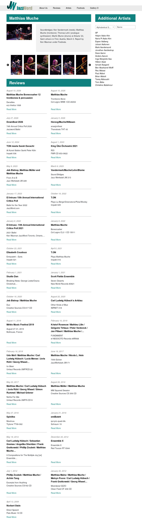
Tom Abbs (99, 82)
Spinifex (11, 416)
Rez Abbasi (100, 70)
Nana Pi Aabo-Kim (103, 38)
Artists (68, 8)
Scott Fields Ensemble (62, 276)
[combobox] (105, 27)
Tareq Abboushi (102, 79)
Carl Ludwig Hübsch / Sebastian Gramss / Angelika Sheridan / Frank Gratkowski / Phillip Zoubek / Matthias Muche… (26, 445)
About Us (43, 8)
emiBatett (56, 416)
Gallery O (94, 8)
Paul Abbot (100, 73)
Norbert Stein (14, 505)
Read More (11, 109)
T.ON (53, 197)
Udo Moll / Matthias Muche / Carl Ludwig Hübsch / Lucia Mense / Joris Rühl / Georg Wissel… (26, 358)
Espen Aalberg (101, 41)
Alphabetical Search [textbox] (105, 27)
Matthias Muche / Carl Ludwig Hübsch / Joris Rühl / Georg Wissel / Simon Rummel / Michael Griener (26, 389)
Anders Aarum (101, 56)
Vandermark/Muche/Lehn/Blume (68, 170)
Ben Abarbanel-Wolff (104, 67)
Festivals (81, 8)
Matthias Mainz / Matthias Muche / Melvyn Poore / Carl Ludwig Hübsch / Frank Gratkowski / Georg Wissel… (70, 478)
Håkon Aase (100, 61)
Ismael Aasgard (102, 64)
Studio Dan (12, 276)
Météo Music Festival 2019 (20, 324)
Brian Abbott (100, 76)
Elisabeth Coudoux (17, 252)
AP (96, 32)
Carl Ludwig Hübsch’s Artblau (67, 300)
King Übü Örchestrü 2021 (64, 146)
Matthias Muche (59, 94)
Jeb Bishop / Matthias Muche (22, 300)
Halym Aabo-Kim (102, 35)
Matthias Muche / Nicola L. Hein (67, 355)
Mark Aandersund (103, 47)
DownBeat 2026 (15, 121)
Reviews (56, 8)
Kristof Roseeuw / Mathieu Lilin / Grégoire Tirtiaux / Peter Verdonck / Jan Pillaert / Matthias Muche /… (69, 328)
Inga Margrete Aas (103, 58)
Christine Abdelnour (104, 85)
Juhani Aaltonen (102, 44)
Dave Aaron (100, 53)
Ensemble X (57, 440)
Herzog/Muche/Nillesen (63, 121)
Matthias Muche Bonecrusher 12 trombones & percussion (23, 96)
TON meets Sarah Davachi (20, 146)
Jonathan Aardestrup (104, 50)
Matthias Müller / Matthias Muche (68, 386)
